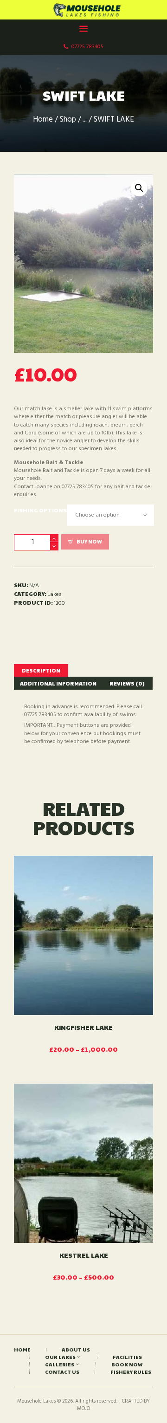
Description (41, 670)
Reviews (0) (127, 683)
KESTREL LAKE (83, 1255)
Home (43, 120)
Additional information (58, 683)
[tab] (41, 670)
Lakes (54, 594)
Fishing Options (40, 510)
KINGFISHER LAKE (83, 1027)
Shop (68, 120)
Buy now (89, 541)
